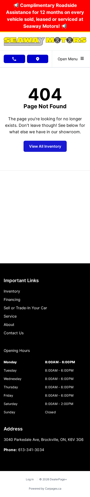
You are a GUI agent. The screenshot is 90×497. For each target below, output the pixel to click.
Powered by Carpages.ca (45, 488)
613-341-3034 (31, 449)
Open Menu (69, 59)
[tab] (17, 353)
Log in (30, 479)
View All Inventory (45, 146)
